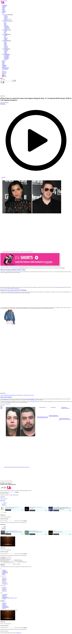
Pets (5, 36)
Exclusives (6, 16)
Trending (5, 15)
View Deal (32, 395)
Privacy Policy (16, 494)
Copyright (3, 596)
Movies (5, 22)
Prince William (6, 55)
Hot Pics (5, 18)
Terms (11, 494)
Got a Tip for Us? (5, 69)
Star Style (3, 6)
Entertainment (4, 5)
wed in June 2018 (59, 287)
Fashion (5, 30)
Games (3, 10)
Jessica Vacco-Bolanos (5, 102)
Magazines (4, 11)
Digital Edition (4, 65)
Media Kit (3, 573)
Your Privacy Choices (13, 597)
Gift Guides (6, 46)
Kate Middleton (6, 56)
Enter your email (3, 560)
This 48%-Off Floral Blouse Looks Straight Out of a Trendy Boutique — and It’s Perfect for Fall (15, 395)
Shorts (3, 12)
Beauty (5, 31)
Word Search (6, 50)
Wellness (5, 44)
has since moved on (34, 401)
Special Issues (4, 605)
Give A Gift (4, 604)
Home (5, 45)
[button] (36, 80)
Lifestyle (3, 7)
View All (5, 33)
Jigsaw (5, 51)
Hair (5, 32)
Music (5, 23)
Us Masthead (4, 570)
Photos (3, 62)
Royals (3, 54)
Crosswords (6, 49)
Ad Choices (4, 598)
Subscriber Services (5, 606)
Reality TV (6, 25)
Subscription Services (5, 67)
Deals (5, 41)
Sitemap (3, 574)
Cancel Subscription (5, 68)
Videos (3, 63)
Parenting (5, 35)
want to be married (8, 402)
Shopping (3, 9)
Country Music (6, 27)
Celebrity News (4, 14)
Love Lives (6, 17)
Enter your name (3, 559)
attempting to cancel (33, 399)
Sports (3, 8)
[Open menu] (0, 3)
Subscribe (3, 66)
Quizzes (5, 52)
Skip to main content (3, 0)
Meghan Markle (6, 57)
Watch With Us (6, 26)
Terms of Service (5, 594)
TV (4, 21)
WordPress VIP (18, 632)
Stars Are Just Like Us (7, 19)
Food (5, 37)
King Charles (6, 58)
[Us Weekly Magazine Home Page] (2, 3)
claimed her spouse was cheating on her (13, 288)
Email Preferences (5, 572)
